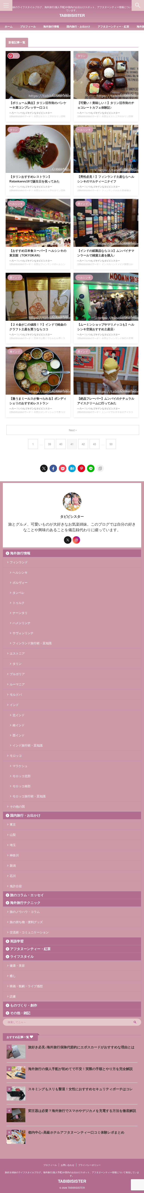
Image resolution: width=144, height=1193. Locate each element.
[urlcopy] (100, 468)
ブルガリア (17, 674)
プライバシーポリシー (89, 1164)
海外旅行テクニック (25, 903)
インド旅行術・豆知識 (28, 745)
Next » (73, 430)
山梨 (13, 834)
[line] (90, 468)
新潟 (13, 865)
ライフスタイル (22, 956)
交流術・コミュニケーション (29, 932)
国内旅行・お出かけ (78, 26)
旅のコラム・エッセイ (27, 895)
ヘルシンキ (20, 572)
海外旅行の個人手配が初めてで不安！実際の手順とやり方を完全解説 (80, 1069)
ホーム (9, 26)
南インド (19, 725)
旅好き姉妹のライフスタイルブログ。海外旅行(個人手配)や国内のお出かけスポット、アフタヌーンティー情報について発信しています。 (72, 1174)
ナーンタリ (20, 613)
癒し (13, 976)
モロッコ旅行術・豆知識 (29, 796)
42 (83, 444)
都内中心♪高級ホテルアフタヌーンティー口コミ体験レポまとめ (76, 1132)
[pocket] (62, 468)
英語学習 (17, 941)
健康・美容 (17, 965)
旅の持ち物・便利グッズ (26, 922)
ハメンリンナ (22, 623)
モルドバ (16, 694)
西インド (19, 735)
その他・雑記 (20, 1013)
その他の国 (17, 806)
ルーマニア (17, 684)
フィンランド (19, 562)
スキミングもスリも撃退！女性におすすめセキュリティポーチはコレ (80, 1089)
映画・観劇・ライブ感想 (26, 986)
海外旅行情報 (51, 26)
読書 (13, 996)
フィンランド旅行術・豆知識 (32, 643)
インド (14, 705)
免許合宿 (16, 886)
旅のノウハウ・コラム (25, 911)
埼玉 (13, 845)
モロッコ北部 (22, 776)
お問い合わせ (67, 1164)
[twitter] (44, 468)
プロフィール (28, 26)
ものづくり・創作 (23, 1005)
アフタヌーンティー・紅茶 (113, 26)
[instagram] (76, 540)
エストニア (17, 653)
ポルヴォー (20, 582)
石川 (13, 876)
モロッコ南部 (22, 786)
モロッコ (16, 755)
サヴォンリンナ (23, 633)
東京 (13, 824)
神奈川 (14, 855)
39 (49, 444)
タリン (17, 663)
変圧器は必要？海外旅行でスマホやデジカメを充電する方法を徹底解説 (82, 1111)
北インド (19, 715)
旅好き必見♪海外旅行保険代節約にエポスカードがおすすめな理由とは (81, 1047)
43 (94, 444)
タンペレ (19, 592)
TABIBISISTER (72, 15)
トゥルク (19, 603)
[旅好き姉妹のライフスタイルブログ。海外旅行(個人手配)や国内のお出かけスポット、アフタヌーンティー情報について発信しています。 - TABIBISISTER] (72, 468)
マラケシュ (20, 766)
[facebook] (53, 468)
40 (60, 444)
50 (111, 444)
